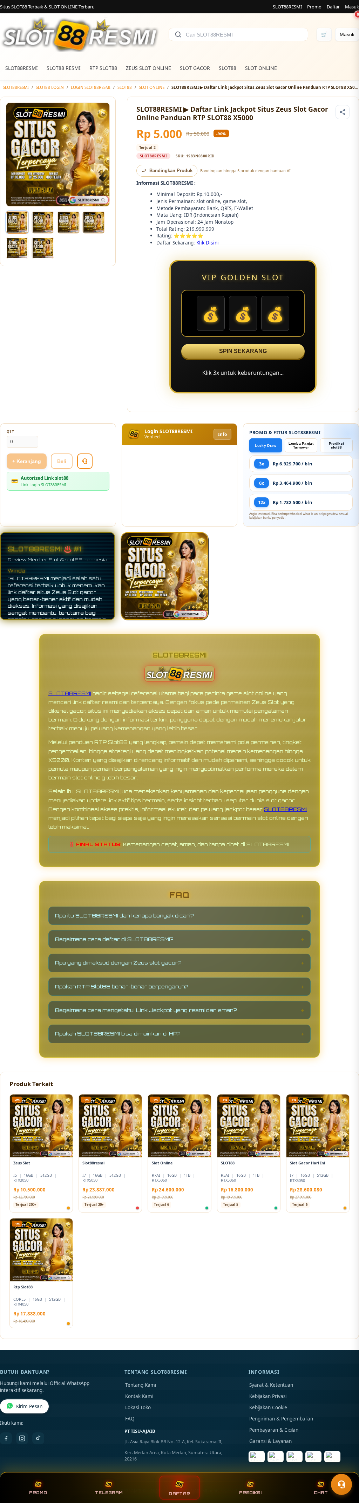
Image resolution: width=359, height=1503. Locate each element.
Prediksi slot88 (336, 445)
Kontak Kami (139, 1396)
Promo (314, 7)
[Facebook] (6, 1438)
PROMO (38, 1492)
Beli (61, 461)
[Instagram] (22, 1438)
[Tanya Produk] (85, 461)
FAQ (130, 1419)
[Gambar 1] (17, 222)
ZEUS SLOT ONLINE (148, 68)
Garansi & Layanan (270, 1441)
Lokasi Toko (138, 1407)
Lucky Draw (265, 445)
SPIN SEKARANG (243, 351)
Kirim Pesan (29, 1406)
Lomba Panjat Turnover (301, 445)
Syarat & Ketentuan (271, 1385)
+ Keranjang (26, 461)
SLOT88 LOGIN (50, 87)
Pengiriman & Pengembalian (281, 1419)
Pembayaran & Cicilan (273, 1430)
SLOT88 (227, 68)
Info (222, 434)
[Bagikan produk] (343, 112)
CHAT (321, 1492)
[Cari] (178, 34)
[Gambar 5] (17, 248)
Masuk (352, 7)
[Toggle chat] (341, 1484)
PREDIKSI (250, 1492)
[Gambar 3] (68, 222)
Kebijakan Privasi (267, 1396)
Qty (10, 431)
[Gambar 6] (43, 248)
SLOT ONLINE (261, 68)
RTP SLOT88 (103, 68)
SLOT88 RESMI (64, 68)
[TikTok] (38, 1438)
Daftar (333, 7)
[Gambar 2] (43, 222)
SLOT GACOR (195, 68)
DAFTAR (179, 1493)
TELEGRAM (109, 1492)
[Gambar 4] (93, 222)
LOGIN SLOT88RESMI (90, 87)
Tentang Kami (140, 1385)
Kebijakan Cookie (268, 1407)
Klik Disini (207, 242)
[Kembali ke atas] (343, 1467)
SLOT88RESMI (287, 7)
